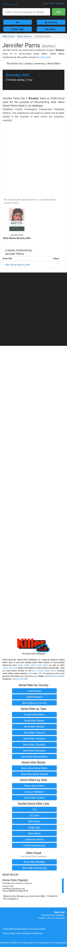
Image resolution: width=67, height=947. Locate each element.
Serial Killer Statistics (34, 862)
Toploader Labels (60, 942)
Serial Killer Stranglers (34, 750)
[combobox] (26, 12)
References (37, 933)
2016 (30, 673)
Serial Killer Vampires (34, 738)
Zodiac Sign (17, 29)
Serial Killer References (34, 868)
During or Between (34, 791)
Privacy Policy (8, 933)
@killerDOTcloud (52, 676)
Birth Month (34, 821)
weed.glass (46, 942)
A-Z (18, 22)
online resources (9, 667)
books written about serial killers (33, 665)
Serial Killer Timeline (34, 797)
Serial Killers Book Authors (34, 774)
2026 (40, 673)
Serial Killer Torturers (34, 732)
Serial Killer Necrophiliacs (34, 756)
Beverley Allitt (43, 57)
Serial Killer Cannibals (34, 744)
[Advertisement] (33, 160)
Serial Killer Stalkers (34, 726)
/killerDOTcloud (19, 678)
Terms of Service (23, 933)
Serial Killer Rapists (34, 720)
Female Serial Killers (34, 714)
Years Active (34, 833)
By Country (51, 22)
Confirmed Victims (34, 839)
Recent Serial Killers (34, 785)
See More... (51, 29)
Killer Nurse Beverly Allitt (17, 264)
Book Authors (25, 36)
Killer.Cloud (9, 4)
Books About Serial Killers (34, 768)
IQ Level (34, 815)
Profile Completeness (34, 845)
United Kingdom (34, 696)
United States (34, 690)
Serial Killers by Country (34, 702)
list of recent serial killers (44, 670)
